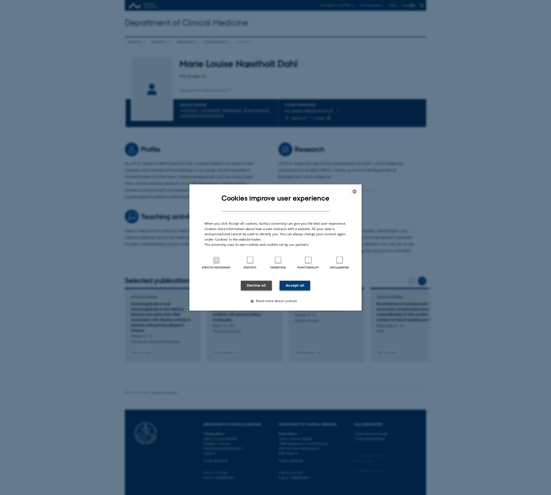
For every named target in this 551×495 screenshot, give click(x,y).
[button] (275, 301)
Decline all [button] (256, 285)
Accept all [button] (295, 285)
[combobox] (354, 191)
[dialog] (275, 247)
